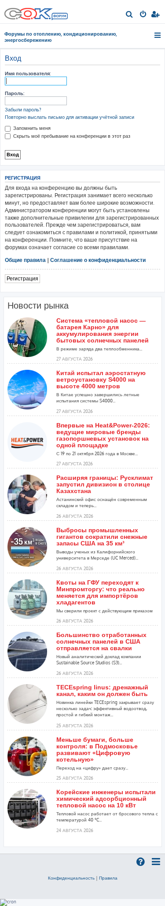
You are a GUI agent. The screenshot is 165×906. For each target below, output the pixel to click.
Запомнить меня (31, 128)
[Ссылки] (158, 35)
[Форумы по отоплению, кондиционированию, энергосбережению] (59, 17)
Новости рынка (38, 305)
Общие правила (25, 260)
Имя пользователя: (28, 73)
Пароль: (14, 93)
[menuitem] (129, 15)
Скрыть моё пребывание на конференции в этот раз (71, 136)
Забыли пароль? (23, 110)
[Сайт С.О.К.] (36, 11)
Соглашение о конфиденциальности (98, 260)
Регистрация (22, 278)
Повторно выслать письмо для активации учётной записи (69, 117)
